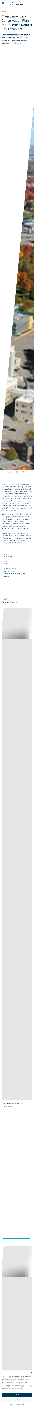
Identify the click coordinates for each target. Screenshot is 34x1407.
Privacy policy (12, 1404)
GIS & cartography (9, 571)
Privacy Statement (20, 1404)
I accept (17, 1395)
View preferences (17, 1400)
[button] (31, 1373)
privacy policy (24, 1382)
